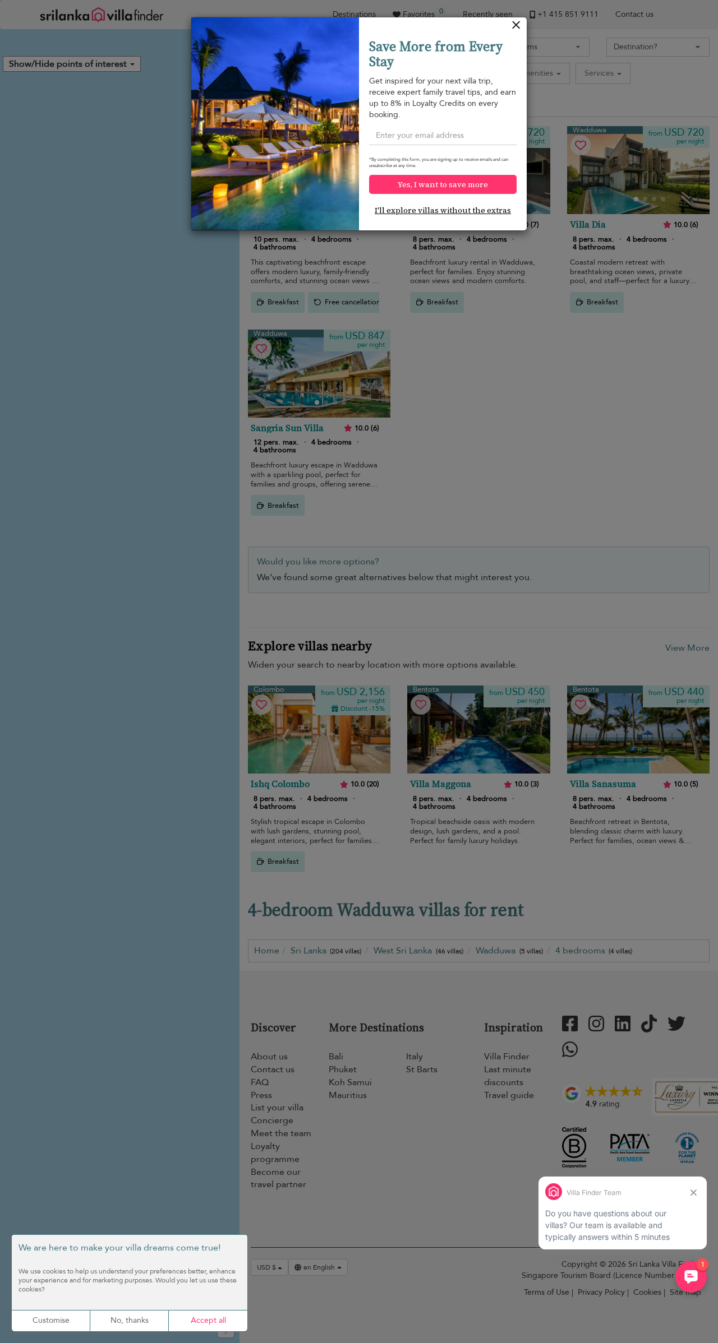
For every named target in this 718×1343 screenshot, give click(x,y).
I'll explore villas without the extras (443, 210)
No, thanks (130, 1320)
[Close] (516, 27)
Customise (51, 1320)
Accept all (208, 1320)
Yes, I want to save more (443, 184)
